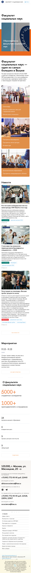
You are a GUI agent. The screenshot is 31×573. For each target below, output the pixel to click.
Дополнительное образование (12, 170)
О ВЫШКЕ (5, 514)
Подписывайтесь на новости (9, 486)
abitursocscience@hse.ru (11, 483)
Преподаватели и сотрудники (9, 523)
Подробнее (15, 455)
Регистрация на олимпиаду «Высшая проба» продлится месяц (14, 292)
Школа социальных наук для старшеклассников (12, 110)
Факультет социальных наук (14, 2)
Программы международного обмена (14, 173)
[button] (12, 512)
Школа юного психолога (10, 114)
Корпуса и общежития (7, 525)
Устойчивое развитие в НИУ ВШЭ (10, 521)
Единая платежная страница (8, 546)
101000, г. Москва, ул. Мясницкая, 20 (13, 467)
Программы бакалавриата (11, 139)
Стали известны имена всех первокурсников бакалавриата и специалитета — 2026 (12, 248)
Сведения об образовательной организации (12, 541)
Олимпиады (6, 106)
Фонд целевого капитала (8, 533)
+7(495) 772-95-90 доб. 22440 (14, 477)
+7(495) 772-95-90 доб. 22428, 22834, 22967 (14, 497)
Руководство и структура (8, 518)
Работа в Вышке (5, 548)
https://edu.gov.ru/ (6, 558)
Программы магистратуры (11, 142)
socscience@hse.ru (8, 504)
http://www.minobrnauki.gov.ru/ (9, 555)
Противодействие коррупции (9, 535)
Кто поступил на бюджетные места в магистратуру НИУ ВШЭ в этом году (14, 207)
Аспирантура (7, 145)
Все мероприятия (15, 372)
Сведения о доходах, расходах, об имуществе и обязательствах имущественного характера (13, 538)
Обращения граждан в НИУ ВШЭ (9, 530)
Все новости (15, 332)
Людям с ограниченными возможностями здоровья (14, 543)
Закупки (4, 528)
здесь (15, 564)
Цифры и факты (5, 516)
